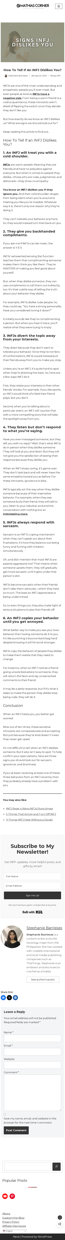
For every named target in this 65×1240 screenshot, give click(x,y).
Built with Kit (33, 912)
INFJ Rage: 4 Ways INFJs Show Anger (29, 808)
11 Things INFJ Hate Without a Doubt (29, 819)
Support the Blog (13, 1217)
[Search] (56, 1167)
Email (8, 1045)
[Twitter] (9, 997)
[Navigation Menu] (58, 6)
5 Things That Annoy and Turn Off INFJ (31, 814)
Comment (11, 1072)
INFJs (6, 164)
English (9, 1231)
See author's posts (43, 979)
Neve (16, 1236)
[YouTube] (5, 1196)
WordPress (45, 1236)
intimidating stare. (15, 513)
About (6, 1213)
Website (9, 1059)
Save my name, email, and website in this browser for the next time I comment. (30, 1120)
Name (8, 1032)
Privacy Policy (10, 1221)
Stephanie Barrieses (18, 75)
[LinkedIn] (15, 997)
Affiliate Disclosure (14, 1225)
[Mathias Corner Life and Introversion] (32, 6)
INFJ (59, 75)
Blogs (53, 75)
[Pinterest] (12, 1196)
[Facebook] (3, 997)
